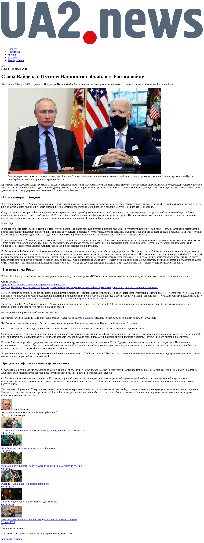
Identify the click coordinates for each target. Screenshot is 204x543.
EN (3, 65)
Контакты (6, 539)
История (12, 57)
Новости (12, 49)
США (17, 184)
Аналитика (14, 51)
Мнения (12, 54)
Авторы (18, 539)
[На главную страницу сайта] (102, 43)
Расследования (16, 60)
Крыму (88, 317)
